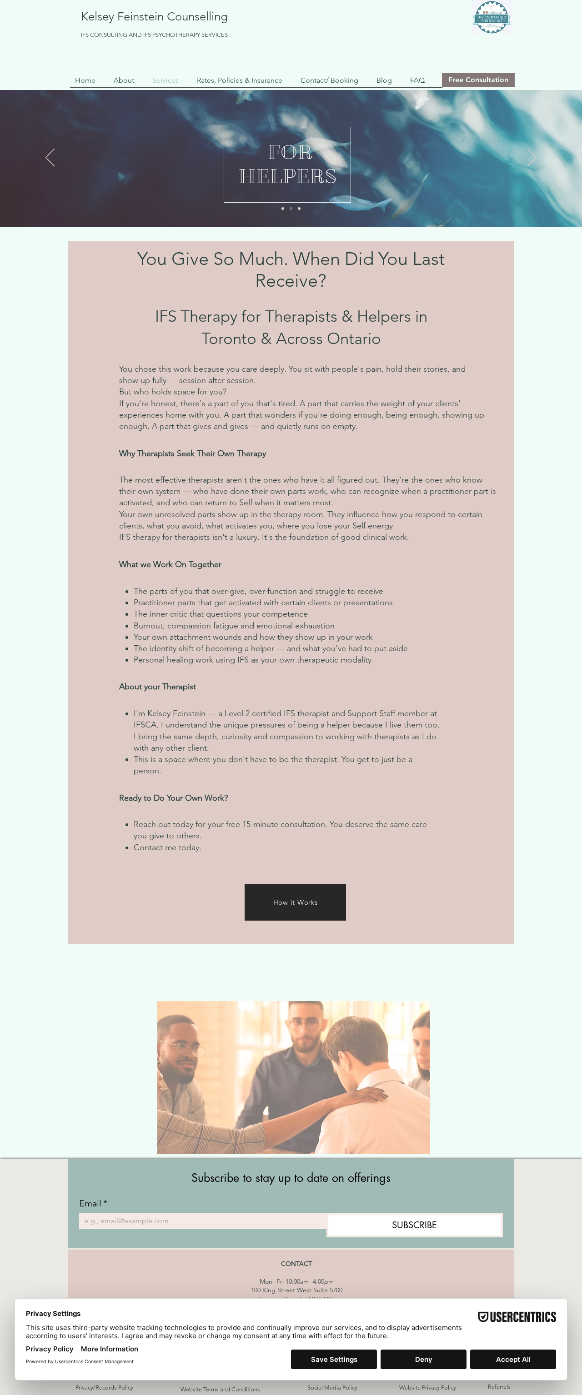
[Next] (532, 158)
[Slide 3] (299, 208)
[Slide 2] (291, 208)
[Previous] (50, 158)
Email (93, 1203)
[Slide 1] (282, 208)
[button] (126, 80)
